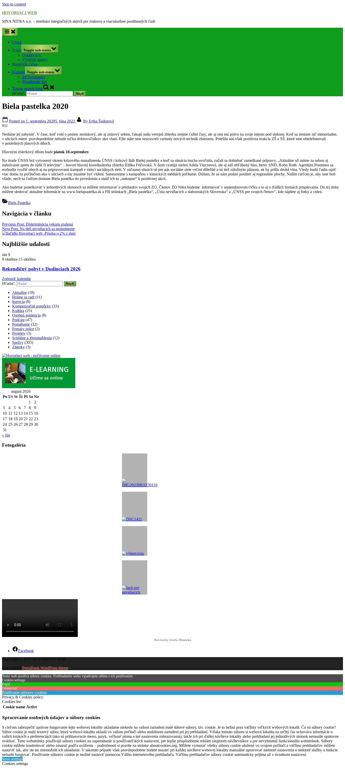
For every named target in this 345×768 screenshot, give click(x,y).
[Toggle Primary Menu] (10, 32)
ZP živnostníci (33, 77)
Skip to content (14, 4)
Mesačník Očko (24, 64)
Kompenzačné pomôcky (31, 306)
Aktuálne (19, 292)
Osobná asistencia (26, 315)
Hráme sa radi (23, 297)
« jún (6, 435)
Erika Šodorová (98, 121)
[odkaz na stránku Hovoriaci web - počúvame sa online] (31, 355)
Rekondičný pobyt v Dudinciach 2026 (41, 268)
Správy (17, 342)
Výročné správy (35, 59)
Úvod (16, 42)
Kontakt (18, 72)
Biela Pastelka (19, 203)
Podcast (18, 320)
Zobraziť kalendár (16, 279)
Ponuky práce (23, 329)
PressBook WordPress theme (45, 668)
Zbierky (18, 347)
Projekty (19, 333)
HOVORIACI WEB (19, 13)
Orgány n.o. (31, 55)
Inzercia (18, 301)
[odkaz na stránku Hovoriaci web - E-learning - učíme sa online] (38, 387)
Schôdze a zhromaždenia (32, 338)
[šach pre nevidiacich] (134, 577)
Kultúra (18, 311)
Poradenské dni (34, 81)
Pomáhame (21, 324)
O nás (16, 50)
